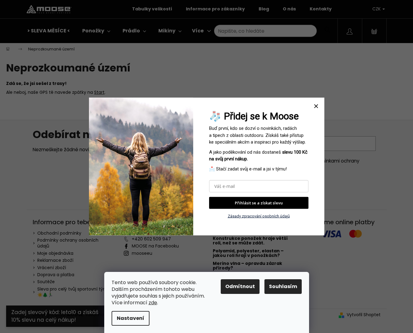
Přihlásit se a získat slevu (259, 203)
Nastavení (130, 318)
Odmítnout (240, 286)
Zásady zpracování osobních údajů (259, 216)
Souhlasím (283, 286)
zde (153, 302)
